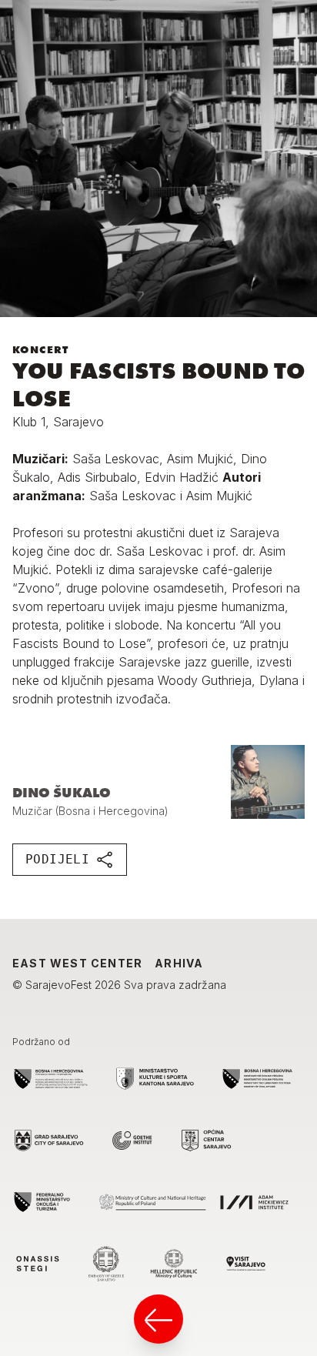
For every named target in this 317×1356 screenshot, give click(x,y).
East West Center (77, 963)
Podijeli (57, 859)
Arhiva (179, 963)
